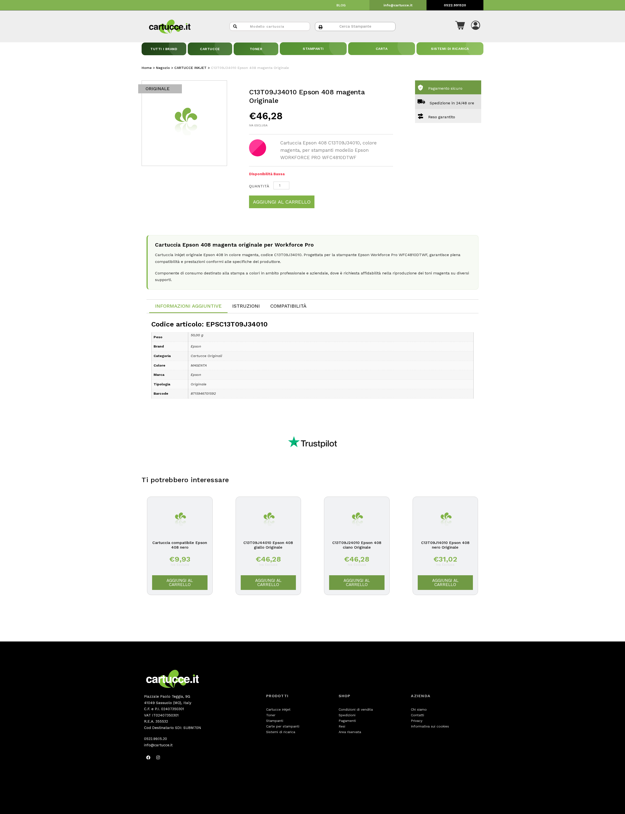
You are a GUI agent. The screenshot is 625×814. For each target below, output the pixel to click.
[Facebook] (148, 757)
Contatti (417, 715)
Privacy (416, 721)
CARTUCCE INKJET (190, 68)
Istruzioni (246, 306)
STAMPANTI (313, 49)
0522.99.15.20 (155, 739)
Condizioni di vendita (356, 709)
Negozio (163, 68)
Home (147, 68)
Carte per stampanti (282, 726)
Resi (342, 726)
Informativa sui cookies (430, 726)
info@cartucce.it (398, 5)
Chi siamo (419, 709)
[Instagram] (158, 757)
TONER (256, 49)
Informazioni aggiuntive (188, 306)
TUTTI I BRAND (163, 49)
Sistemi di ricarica (280, 732)
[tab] (188, 306)
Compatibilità (288, 306)
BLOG (341, 5)
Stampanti (274, 721)
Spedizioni (347, 715)
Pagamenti (347, 721)
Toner (270, 715)
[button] (460, 26)
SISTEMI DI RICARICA (450, 49)
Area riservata (350, 732)
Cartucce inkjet (278, 709)
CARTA (382, 49)
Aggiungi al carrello (282, 202)
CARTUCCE (210, 49)
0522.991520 (455, 5)
